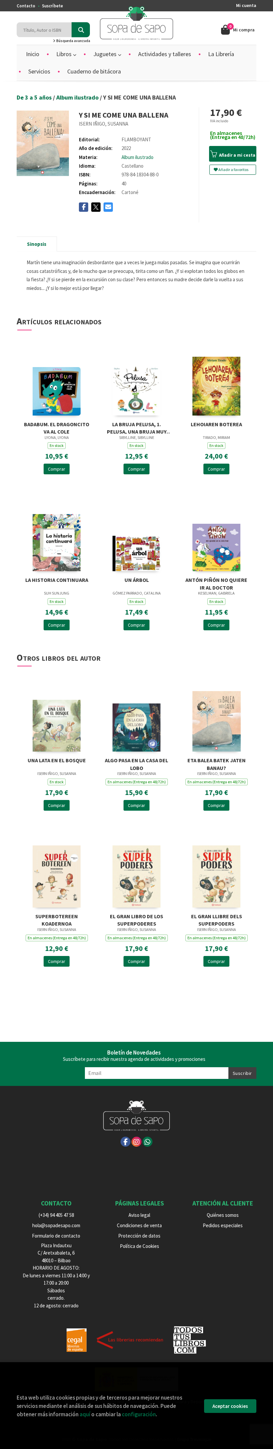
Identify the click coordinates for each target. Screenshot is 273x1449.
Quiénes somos (223, 1215)
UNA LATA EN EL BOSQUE (57, 760)
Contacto (26, 6)
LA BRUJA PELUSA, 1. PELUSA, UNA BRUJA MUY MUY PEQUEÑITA (136, 427)
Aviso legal (139, 1215)
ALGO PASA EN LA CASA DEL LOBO (136, 763)
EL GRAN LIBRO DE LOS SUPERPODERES (136, 919)
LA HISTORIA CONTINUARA (56, 580)
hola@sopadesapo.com (56, 1225)
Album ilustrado (78, 97)
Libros (64, 54)
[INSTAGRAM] (136, 1142)
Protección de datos (139, 1236)
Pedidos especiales (223, 1225)
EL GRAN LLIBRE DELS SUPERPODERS (216, 919)
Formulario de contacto (56, 1236)
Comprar (56, 469)
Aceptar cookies (230, 1406)
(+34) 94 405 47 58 (56, 1215)
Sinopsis (36, 244)
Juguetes (105, 54)
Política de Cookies (139, 1246)
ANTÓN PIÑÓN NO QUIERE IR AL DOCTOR (216, 583)
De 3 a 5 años (35, 97)
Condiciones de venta (139, 1225)
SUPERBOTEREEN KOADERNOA (56, 919)
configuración (139, 1414)
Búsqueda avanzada (73, 40)
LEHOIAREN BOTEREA (216, 424)
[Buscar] (81, 29)
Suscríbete (52, 6)
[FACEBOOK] (126, 1142)
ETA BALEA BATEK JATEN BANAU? (216, 763)
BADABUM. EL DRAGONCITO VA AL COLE (56, 427)
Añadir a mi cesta (236, 155)
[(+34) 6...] (147, 1142)
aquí (85, 1414)
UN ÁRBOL (137, 580)
